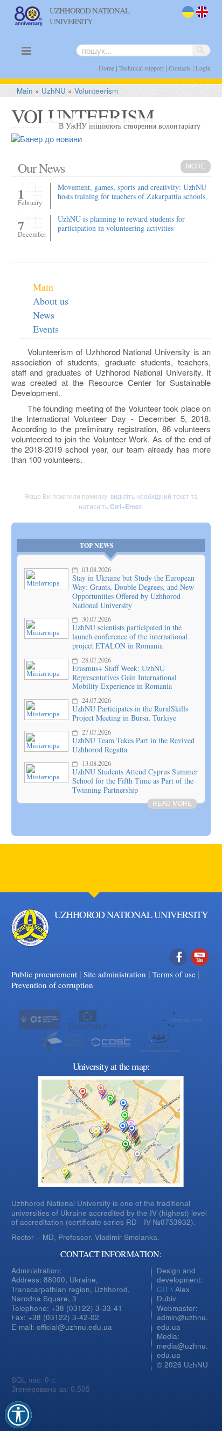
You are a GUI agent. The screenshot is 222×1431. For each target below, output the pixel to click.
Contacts (180, 68)
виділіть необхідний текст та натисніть (138, 501)
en (200, 18)
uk (186, 18)
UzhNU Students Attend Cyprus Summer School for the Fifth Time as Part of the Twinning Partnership (135, 780)
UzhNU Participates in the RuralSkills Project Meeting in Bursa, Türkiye (130, 713)
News (43, 314)
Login (203, 68)
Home (106, 68)
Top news (97, 545)
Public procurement (44, 974)
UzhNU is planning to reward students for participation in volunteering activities (121, 223)
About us (50, 300)
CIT (163, 1289)
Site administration (115, 974)
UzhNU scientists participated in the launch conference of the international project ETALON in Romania (130, 636)
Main (25, 91)
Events (46, 328)
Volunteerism (96, 91)
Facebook (178, 968)
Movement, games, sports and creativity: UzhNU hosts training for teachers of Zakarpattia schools (132, 191)
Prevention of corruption (52, 984)
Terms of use (174, 974)
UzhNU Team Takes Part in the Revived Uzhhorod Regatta (133, 745)
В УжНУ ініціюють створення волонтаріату (129, 126)
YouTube (200, 968)
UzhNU (53, 91)
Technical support (141, 68)
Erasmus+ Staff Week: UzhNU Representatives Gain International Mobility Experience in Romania (124, 677)
